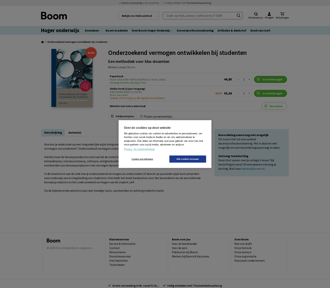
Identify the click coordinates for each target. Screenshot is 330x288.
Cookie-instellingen (142, 159)
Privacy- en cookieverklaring (139, 149)
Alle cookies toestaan (187, 159)
